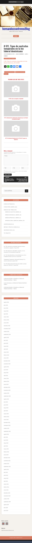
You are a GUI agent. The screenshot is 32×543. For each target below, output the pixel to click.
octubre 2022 (6, 428)
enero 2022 (6, 454)
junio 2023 (6, 404)
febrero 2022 (6, 451)
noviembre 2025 (7, 328)
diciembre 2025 (7, 325)
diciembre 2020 (7, 493)
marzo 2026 (6, 316)
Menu (16, 36)
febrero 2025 (6, 355)
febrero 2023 (6, 416)
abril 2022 (6, 446)
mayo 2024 (6, 372)
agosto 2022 (6, 434)
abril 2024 (6, 375)
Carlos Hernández (20, 54)
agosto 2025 (6, 337)
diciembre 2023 (7, 387)
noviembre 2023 (7, 390)
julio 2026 (6, 305)
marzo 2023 (6, 413)
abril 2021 (6, 481)
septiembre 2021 (7, 466)
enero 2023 (6, 419)
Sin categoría (6, 233)
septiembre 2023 (7, 396)
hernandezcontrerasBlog (16, 28)
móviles (6, 73)
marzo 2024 (6, 378)
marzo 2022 (6, 448)
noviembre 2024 (7, 363)
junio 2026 (6, 308)
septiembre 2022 (7, 431)
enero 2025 (6, 358)
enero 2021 (6, 490)
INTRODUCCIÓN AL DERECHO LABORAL (14, 220)
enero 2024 (6, 384)
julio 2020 (6, 507)
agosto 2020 (6, 504)
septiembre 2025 (7, 334)
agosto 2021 (6, 469)
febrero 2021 (6, 487)
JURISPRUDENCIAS (8, 224)
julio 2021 (6, 472)
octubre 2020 (6, 498)
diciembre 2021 (7, 457)
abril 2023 (6, 410)
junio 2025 (6, 343)
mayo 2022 (6, 443)
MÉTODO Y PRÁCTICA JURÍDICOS (11, 227)
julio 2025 (6, 340)
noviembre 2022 (7, 425)
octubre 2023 (6, 393)
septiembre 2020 (7, 501)
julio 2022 (6, 437)
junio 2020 (6, 510)
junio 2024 (6, 369)
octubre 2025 (6, 331)
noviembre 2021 (7, 460)
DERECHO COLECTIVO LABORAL (12, 212)
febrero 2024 (6, 381)
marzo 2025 (6, 352)
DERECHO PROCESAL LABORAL (12, 217)
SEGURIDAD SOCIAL (8, 230)
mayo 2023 (6, 407)
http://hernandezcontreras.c (7, 530)
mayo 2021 (6, 478)
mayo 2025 (6, 346)
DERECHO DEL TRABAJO (9, 209)
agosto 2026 (6, 302)
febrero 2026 (6, 319)
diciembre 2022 (7, 422)
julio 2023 (6, 402)
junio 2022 (6, 440)
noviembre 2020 (7, 495)
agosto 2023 (6, 399)
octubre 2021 (6, 463)
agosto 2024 (6, 366)
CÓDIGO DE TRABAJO (8, 204)
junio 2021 (6, 475)
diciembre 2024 (7, 360)
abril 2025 (6, 349)
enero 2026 (6, 322)
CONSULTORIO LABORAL (9, 58)
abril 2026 (6, 313)
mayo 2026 (6, 311)
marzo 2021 (6, 484)
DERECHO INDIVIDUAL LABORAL (12, 214)
